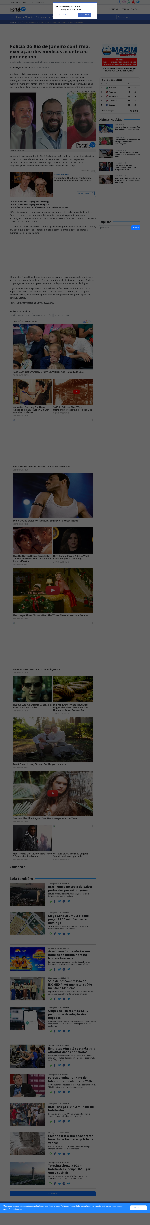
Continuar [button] (138, 1208)
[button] (127, 1208)
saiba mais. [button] (18, 1209)
